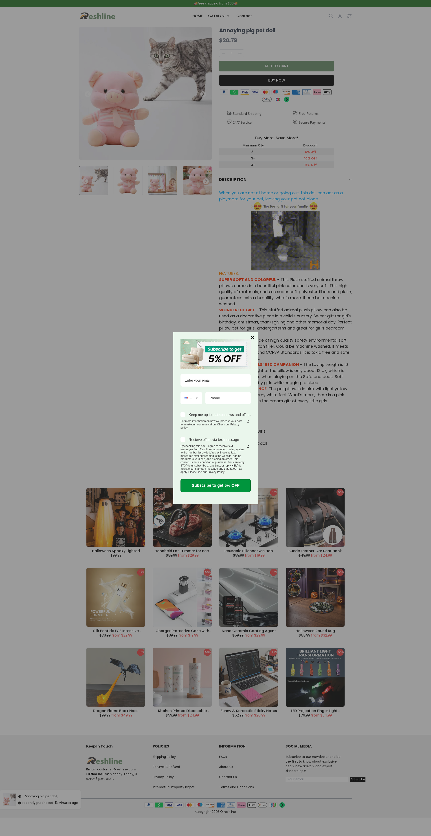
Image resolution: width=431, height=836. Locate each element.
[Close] (252, 337)
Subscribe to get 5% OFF (216, 485)
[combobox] (191, 398)
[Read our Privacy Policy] (248, 421)
